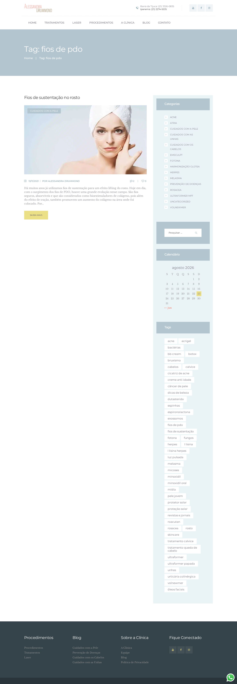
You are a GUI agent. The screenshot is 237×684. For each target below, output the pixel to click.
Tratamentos (32, 652)
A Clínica (126, 647)
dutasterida (176, 399)
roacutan (174, 521)
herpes (174, 172)
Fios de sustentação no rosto (52, 97)
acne (173, 117)
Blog (124, 657)
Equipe (125, 652)
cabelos (173, 366)
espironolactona (179, 412)
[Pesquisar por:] (183, 232)
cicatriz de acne (178, 373)
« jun (169, 307)
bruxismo (174, 360)
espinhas (174, 405)
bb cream (174, 354)
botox (192, 354)
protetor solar (177, 502)
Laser (27, 657)
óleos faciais (176, 589)
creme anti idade (179, 379)
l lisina (188, 444)
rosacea (175, 190)
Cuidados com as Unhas (87, 662)
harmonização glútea (185, 166)
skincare (173, 534)
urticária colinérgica (181, 576)
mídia (172, 489)
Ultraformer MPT (181, 195)
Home (28, 58)
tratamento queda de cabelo (182, 549)
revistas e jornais (179, 515)
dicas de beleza (178, 392)
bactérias (174, 347)
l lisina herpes (177, 450)
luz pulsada (175, 457)
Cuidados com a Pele (44, 110)
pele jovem (175, 496)
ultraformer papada (181, 563)
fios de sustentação (181, 431)
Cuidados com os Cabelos (88, 657)
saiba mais (36, 215)
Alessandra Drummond (64, 181)
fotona (175, 160)
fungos (188, 437)
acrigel (186, 341)
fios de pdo (175, 425)
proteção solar (178, 508)
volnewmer (178, 207)
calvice (190, 366)
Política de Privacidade (135, 662)
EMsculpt (176, 154)
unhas (172, 570)
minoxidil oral (177, 483)
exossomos (175, 418)
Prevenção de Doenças (185, 184)
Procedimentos (33, 647)
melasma (176, 178)
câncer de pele (178, 386)
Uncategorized (180, 201)
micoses (173, 470)
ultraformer (175, 557)
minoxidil (174, 476)
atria (173, 123)
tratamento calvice (180, 541)
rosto (189, 528)
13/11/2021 (34, 181)
